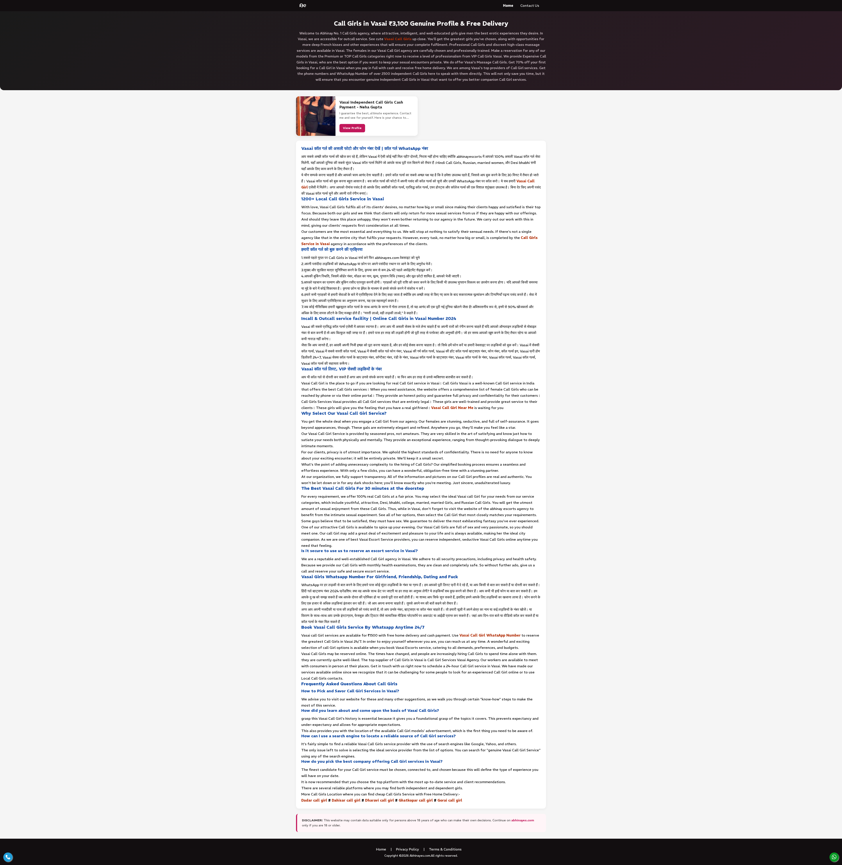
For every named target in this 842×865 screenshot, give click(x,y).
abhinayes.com (522, 820)
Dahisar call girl (346, 800)
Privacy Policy (407, 849)
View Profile (352, 128)
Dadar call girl (314, 800)
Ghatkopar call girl (416, 800)
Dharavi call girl (379, 800)
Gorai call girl (449, 800)
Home (508, 5)
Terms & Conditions (445, 849)
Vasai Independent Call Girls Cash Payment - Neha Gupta (371, 104)
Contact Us (529, 5)
